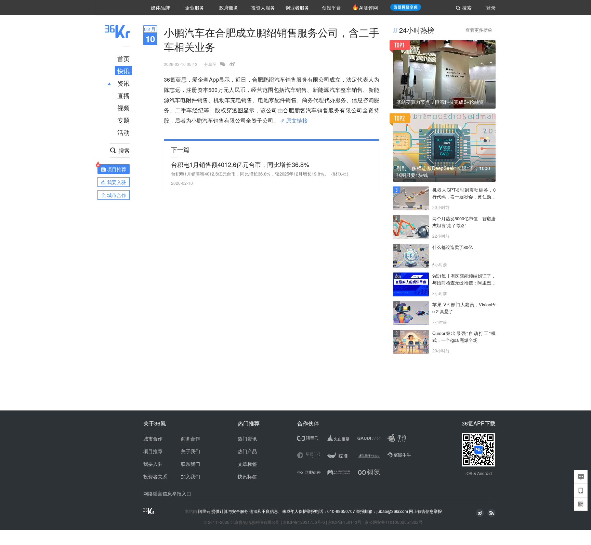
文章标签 (247, 463)
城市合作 (152, 438)
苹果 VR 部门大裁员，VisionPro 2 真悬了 (464, 308)
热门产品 (247, 451)
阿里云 (204, 511)
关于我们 (190, 451)
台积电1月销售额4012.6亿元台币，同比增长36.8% (240, 164)
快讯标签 (247, 476)
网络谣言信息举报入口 (167, 493)
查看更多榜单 (478, 30)
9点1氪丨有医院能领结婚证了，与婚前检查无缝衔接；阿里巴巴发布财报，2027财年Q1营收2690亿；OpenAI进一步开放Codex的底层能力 (464, 279)
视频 (123, 107)
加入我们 (190, 476)
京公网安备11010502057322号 (394, 522)
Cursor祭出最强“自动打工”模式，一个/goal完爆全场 (464, 336)
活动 (123, 132)
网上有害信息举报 (425, 511)
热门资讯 (247, 438)
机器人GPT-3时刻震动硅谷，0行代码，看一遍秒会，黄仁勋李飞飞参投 (464, 193)
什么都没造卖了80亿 (452, 247)
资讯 (123, 83)
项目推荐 (152, 451)
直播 (123, 95)
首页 (123, 58)
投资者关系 (155, 476)
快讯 (123, 70)
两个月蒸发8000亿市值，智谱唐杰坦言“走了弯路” (464, 221)
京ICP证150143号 (345, 522)
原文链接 (297, 117)
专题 (123, 119)
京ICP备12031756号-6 (304, 522)
